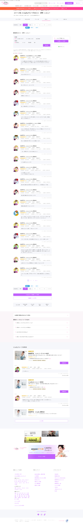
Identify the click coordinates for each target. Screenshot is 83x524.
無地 (15, 493)
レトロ (20, 489)
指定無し (17, 42)
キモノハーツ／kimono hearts (60, 477)
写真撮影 (29, 42)
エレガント (19, 487)
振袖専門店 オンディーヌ (59, 479)
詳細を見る (64, 391)
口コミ (46, 19)
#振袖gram (57, 481)
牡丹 (28, 493)
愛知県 (27, 27)
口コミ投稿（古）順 (29, 38)
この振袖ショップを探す (61, 41)
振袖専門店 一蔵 (58, 483)
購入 (35, 42)
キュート (23, 487)
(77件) (35, 385)
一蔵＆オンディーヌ (58, 489)
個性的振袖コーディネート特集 (40, 477)
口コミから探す (36, 5)
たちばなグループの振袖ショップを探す (32, 294)
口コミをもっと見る (65, 375)
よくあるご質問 (61, 3)
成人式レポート (37, 479)
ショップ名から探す (44, 5)
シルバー (20, 482)
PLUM (56, 490)
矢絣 (23, 497)
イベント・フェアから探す (54, 5)
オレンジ (27, 479)
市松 (28, 497)
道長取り (19, 497)
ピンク (23, 479)
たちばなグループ (24, 10)
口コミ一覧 (17, 503)
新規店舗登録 (27, 521)
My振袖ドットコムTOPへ (32, 298)
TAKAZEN (56, 474)
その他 (16, 484)
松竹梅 (27, 494)
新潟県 (37, 27)
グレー (24, 482)
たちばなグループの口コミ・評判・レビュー (34, 10)
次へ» (36, 280)
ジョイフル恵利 (57, 485)
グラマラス (17, 489)
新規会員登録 (70, 3)
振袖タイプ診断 (37, 485)
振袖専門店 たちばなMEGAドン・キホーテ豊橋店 (30, 55)
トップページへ (81, 0)
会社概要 (16, 521)
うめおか (56, 487)
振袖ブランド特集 (38, 481)
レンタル (23, 42)
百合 (19, 494)
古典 (15, 487)
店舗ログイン (21, 521)
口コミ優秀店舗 (37, 483)
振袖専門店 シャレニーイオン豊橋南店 (28, 68)
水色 (19, 481)
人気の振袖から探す (27, 5)
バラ (15, 494)
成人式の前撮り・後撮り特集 (40, 474)
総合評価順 (38, 38)
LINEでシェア (62, 46)
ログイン (78, 3)
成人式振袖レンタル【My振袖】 (18, 10)
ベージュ (19, 479)
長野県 (32, 27)
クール (27, 487)
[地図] (50, 358)
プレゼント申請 (52, 3)
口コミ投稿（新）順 (19, 38)
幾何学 (25, 497)
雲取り (16, 497)
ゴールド (16, 482)
